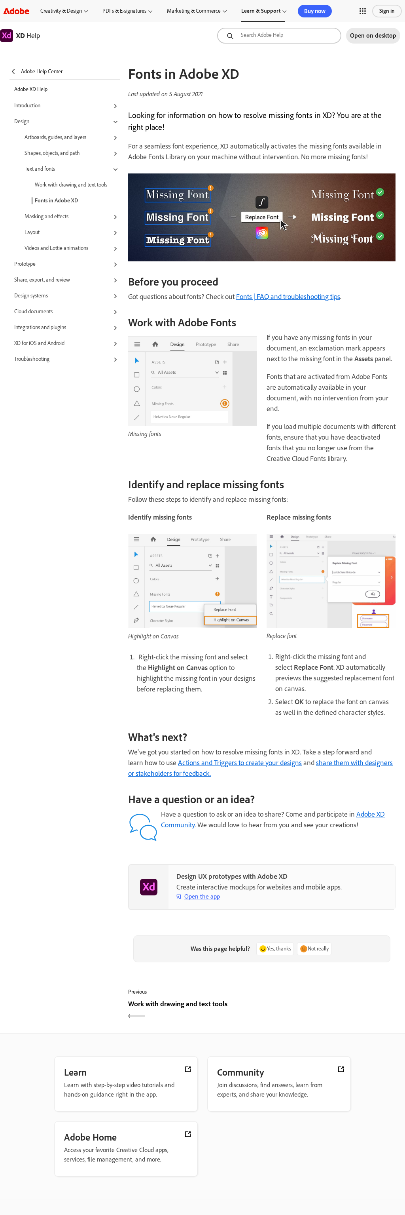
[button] (362, 11)
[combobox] (279, 36)
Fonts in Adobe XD (56, 200)
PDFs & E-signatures (124, 11)
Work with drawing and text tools (71, 184)
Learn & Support (260, 11)
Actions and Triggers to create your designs (240, 762)
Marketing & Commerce (194, 11)
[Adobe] (16, 11)
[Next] (330, 1011)
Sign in (387, 11)
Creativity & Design (61, 11)
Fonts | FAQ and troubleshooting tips (288, 296)
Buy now (315, 11)
